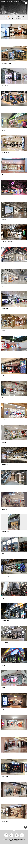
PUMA (3, 665)
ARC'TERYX (5, 85)
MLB (3, 553)
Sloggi (3, 732)
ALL (5, 16)
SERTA (3, 709)
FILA (3, 286)
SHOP (9, 16)
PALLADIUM (5, 642)
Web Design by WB (14, 840)
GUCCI (3, 375)
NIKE (3, 598)
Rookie (3, 687)
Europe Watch (5, 264)
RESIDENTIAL (18, 18)
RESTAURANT (9, 18)
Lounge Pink (5, 509)
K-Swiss (4, 420)
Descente (4, 219)
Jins (3, 397)
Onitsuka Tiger (5, 620)
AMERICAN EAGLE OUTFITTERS (10, 63)
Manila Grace (5, 531)
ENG (26, 1)
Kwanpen (4, 486)
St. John (3, 754)
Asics (3, 108)
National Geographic (7, 576)
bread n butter (5, 152)
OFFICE (14, 16)
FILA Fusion (5, 308)
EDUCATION (20, 16)
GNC (3, 353)
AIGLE (3, 41)
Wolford (4, 799)
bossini (3, 130)
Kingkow (4, 442)
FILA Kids (4, 330)
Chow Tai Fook (5, 174)
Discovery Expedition (7, 241)
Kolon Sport (5, 464)
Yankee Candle (5, 821)
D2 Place (4, 197)
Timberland (5, 776)
